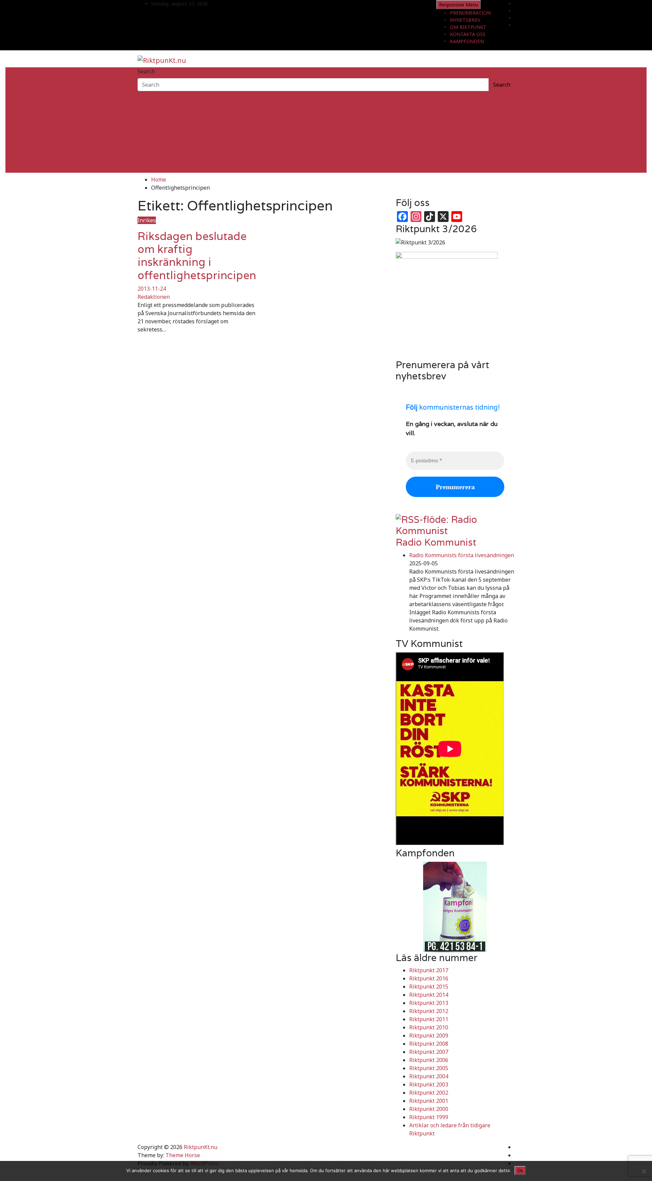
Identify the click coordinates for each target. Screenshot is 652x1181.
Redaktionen (154, 297)
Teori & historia (158, 136)
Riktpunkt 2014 (428, 994)
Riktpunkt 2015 (428, 986)
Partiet (146, 128)
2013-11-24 (152, 288)
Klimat (146, 144)
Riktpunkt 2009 (428, 1035)
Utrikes (147, 111)
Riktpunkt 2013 (428, 1003)
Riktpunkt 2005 (428, 1068)
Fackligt (147, 119)
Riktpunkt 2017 (428, 970)
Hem (143, 95)
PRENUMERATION (470, 13)
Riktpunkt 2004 (428, 1076)
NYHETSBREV (465, 20)
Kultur (146, 152)
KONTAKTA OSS (468, 34)
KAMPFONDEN (467, 41)
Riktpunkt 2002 (428, 1092)
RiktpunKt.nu (200, 1147)
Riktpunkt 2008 (428, 1043)
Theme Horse (182, 1155)
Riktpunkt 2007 (428, 1052)
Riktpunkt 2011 (428, 1019)
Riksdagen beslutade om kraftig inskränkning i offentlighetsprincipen (197, 255)
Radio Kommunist (436, 542)
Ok (520, 1170)
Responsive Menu (458, 4)
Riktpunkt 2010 (428, 1027)
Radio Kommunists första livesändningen (461, 555)
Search (146, 71)
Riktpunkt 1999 (428, 1117)
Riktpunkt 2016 (428, 978)
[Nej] (643, 1171)
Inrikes (147, 103)
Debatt (146, 168)
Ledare (146, 160)
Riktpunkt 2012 (428, 1011)
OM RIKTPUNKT (468, 27)
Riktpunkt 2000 (428, 1109)
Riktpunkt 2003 (428, 1084)
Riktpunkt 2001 (428, 1101)
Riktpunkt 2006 (428, 1060)
